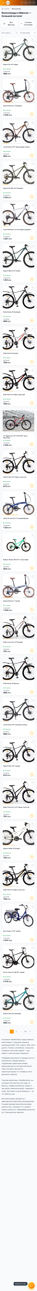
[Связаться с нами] (31, 1285)
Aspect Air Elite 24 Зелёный (13, 188)
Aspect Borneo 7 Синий (11, 601)
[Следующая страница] (30, 1031)
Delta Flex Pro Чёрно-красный (14, 394)
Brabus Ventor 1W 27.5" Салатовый (15, 559)
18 (25, 1031)
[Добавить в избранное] (32, 39)
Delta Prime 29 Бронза (11, 683)
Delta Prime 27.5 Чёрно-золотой (14, 477)
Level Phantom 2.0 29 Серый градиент (17, 229)
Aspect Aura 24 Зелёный (12, 1013)
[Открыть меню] (3, 3)
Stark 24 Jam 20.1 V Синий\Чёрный (15, 518)
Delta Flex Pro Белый (10, 353)
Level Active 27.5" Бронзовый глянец (16, 147)
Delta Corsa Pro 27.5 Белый (13, 642)
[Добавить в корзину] (32, 73)
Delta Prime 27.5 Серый (11, 766)
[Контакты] (26, 3)
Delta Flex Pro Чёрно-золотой (14, 890)
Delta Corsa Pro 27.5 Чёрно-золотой (16, 807)
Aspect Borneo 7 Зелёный (12, 106)
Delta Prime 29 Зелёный (11, 312)
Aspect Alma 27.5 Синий (11, 271)
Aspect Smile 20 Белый (11, 848)
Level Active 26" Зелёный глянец (15, 725)
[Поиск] (22, 3)
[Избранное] (29, 3)
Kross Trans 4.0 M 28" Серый (13, 972)
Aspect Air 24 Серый (10, 64)
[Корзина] (33, 3)
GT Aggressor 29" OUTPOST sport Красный (15, 437)
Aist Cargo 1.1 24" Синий (11, 931)
